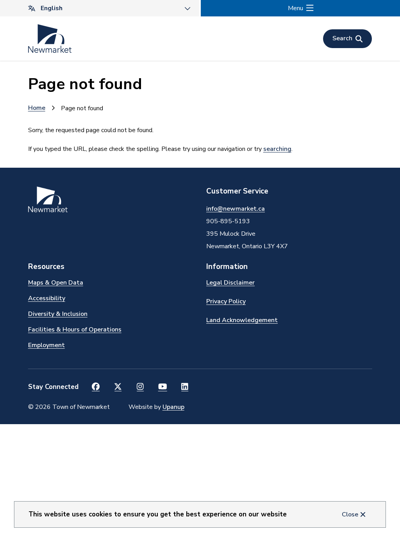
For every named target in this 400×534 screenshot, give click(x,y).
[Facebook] (96, 387)
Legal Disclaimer (230, 282)
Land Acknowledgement (242, 320)
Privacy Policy (226, 301)
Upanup (173, 407)
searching (277, 149)
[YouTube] (163, 387)
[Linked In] (185, 387)
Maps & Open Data (55, 282)
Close (350, 514)
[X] (118, 387)
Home (36, 108)
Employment (46, 345)
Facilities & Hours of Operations (74, 329)
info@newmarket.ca (235, 208)
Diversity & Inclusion (58, 314)
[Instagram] (140, 387)
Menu (295, 8)
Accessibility (46, 298)
